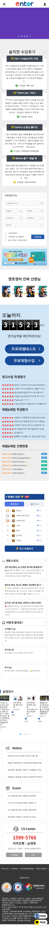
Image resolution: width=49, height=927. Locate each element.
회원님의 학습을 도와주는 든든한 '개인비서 (25, 777)
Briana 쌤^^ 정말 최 (26, 158)
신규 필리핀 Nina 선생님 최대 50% (22, 796)
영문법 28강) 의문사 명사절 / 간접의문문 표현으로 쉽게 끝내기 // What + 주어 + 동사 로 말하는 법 (31, 711)
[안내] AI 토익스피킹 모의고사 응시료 (23, 756)
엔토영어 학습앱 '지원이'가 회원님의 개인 (24, 770)
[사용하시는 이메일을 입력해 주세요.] (24, 203)
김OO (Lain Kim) (19, 465)
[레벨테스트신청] (24, 348)
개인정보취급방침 (26, 869)
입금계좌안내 (24, 878)
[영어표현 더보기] (45, 622)
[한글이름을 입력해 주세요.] (14, 211)
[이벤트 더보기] (41, 788)
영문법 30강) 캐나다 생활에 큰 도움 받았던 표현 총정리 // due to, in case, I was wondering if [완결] (5, 711)
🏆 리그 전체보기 (24, 548)
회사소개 (5, 869)
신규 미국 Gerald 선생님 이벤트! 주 (22, 803)
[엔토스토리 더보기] (45, 560)
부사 (8, 667)
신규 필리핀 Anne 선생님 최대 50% (22, 810)
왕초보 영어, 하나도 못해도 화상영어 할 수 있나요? (26, 584)
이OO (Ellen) (18, 469)
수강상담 (14, 854)
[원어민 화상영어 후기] (44, 52)
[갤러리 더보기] (47, 692)
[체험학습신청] (24, 360)
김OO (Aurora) (19, 462)
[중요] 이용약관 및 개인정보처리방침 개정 (25, 763)
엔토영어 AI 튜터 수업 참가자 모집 (22, 817)
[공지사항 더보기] (41, 748)
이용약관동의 (13, 233)
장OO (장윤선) (18, 473)
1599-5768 (24, 837)
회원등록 (37, 237)
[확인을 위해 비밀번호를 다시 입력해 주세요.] (35, 218)
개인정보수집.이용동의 (16, 237)
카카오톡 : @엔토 (24, 843)
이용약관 (14, 869)
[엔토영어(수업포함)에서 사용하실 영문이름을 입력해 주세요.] (35, 211)
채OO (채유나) (18, 454)
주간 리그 (14, 504)
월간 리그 (35, 504)
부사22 (9, 649)
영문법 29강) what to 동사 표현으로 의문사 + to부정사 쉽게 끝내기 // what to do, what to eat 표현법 (18, 712)
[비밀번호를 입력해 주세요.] (14, 218)
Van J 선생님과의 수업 (26, 58)
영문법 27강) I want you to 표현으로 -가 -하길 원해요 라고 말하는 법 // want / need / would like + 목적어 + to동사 (44, 713)
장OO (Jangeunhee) (21, 458)
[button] (19, 295)
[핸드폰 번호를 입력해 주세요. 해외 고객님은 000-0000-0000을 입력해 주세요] (24, 225)
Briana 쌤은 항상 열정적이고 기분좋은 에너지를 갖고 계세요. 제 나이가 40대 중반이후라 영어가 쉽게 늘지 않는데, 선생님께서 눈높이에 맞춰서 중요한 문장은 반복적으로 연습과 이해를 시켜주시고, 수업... (24, 171)
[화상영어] (24, 4)
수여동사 (10, 628)
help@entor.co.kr (8, 905)
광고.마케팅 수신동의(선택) (17, 240)
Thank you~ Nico (26, 93)
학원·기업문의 (41, 869)
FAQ (33, 854)
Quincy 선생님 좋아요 (26, 127)
